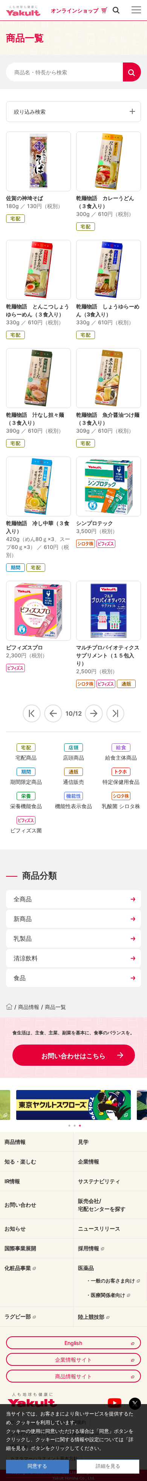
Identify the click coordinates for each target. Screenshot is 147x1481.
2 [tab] (74, 1125)
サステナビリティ (99, 1181)
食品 (20, 978)
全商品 (23, 899)
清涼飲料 (26, 958)
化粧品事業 (18, 1268)
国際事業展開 (20, 1248)
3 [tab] (80, 1125)
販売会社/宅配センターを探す (102, 1205)
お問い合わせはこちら (73, 1056)
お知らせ (15, 1228)
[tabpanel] (73, 1105)
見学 (83, 1142)
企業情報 (88, 1161)
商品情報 (28, 1007)
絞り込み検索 (30, 111)
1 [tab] (69, 1125)
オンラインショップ (74, 10)
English (73, 1343)
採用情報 (88, 1248)
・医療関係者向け (105, 1295)
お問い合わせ (20, 1204)
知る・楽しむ (20, 1161)
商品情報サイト (73, 1376)
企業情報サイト (73, 1359)
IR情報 (12, 1181)
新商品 (23, 919)
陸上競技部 (91, 1317)
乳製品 (23, 938)
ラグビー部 (18, 1316)
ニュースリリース (99, 1228)
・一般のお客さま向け (110, 1281)
